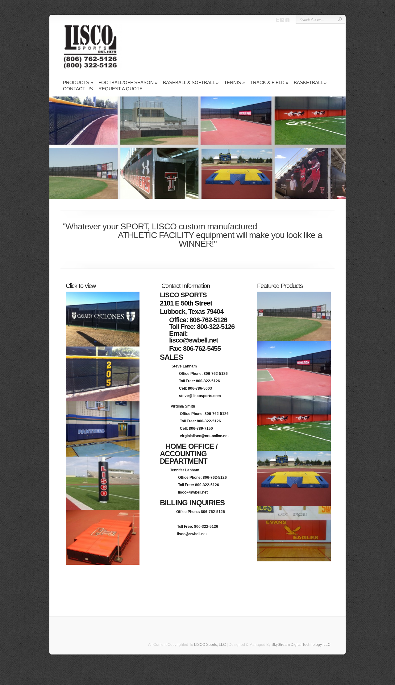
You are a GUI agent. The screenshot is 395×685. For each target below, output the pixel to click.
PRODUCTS (78, 82)
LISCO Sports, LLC (210, 644)
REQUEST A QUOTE (120, 88)
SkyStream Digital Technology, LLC (301, 644)
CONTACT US (78, 88)
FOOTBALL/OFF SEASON (127, 82)
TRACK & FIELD (269, 82)
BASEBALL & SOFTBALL (190, 82)
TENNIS (234, 82)
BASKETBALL (310, 82)
